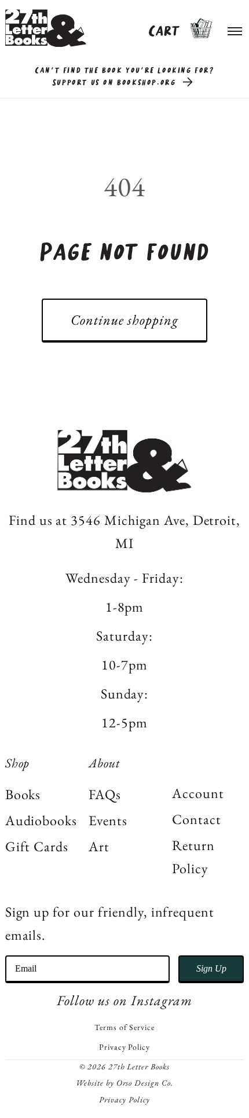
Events (108, 820)
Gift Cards (37, 846)
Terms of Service (124, 1027)
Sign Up (211, 968)
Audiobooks (41, 820)
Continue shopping (124, 320)
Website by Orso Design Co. (124, 1082)
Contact (196, 819)
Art (99, 846)
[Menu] (235, 28)
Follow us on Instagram (124, 1000)
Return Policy (193, 856)
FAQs (105, 794)
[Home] (45, 28)
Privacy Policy (124, 1047)
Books (23, 794)
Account (198, 793)
